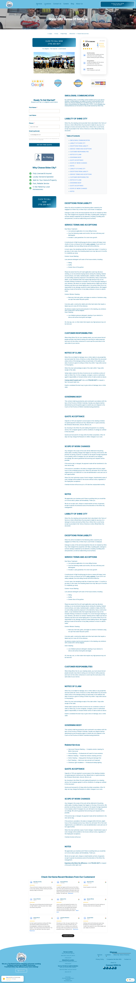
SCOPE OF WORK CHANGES (78, 163)
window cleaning (86, 283)
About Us (79, 4)
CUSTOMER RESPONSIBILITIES (79, 151)
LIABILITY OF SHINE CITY (77, 143)
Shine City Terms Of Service (121, 955)
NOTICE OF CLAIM (75, 154)
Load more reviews (68, 935)
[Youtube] (112, 968)
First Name (33, 107)
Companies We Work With (114, 959)
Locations (47, 4)
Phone (32, 123)
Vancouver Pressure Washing (76, 749)
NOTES (72, 166)
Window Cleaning (73, 755)
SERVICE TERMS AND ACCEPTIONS (81, 149)
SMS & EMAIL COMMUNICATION (80, 140)
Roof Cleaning (72, 760)
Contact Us (57, 4)
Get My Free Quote (44, 145)
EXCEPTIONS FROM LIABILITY (79, 146)
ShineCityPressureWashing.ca (68, 978)
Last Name (32, 115)
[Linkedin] (110, 968)
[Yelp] (115, 968)
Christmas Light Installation (76, 762)
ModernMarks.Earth (68, 980)
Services (39, 4)
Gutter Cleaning (72, 758)
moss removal (85, 760)
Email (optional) (34, 131)
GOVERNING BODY (75, 157)
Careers (66, 4)
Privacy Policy (41, 139)
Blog (72, 4)
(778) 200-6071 (92, 380)
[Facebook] (104, 968)
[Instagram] (107, 968)
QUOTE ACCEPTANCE (76, 160)
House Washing (73, 256)
